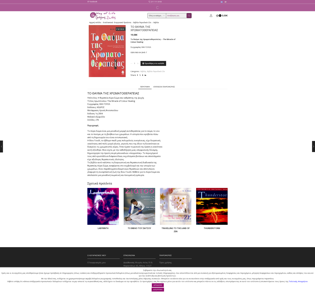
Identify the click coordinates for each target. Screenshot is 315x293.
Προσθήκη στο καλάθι (154, 63)
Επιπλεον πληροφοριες (164, 87)
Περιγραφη (145, 87)
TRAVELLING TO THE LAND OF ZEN (176, 230)
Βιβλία (156, 22)
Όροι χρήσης (165, 262)
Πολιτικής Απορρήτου (298, 281)
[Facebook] (92, 2)
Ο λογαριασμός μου (96, 262)
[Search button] (189, 15)
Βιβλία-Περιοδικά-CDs (142, 22)
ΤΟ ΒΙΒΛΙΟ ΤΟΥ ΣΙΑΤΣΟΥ (139, 228)
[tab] (145, 86)
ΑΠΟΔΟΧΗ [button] (158, 285)
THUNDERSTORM (212, 228)
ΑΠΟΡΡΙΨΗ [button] (157, 289)
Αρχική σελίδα (95, 22)
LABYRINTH (103, 228)
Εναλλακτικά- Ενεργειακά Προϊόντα (117, 22)
